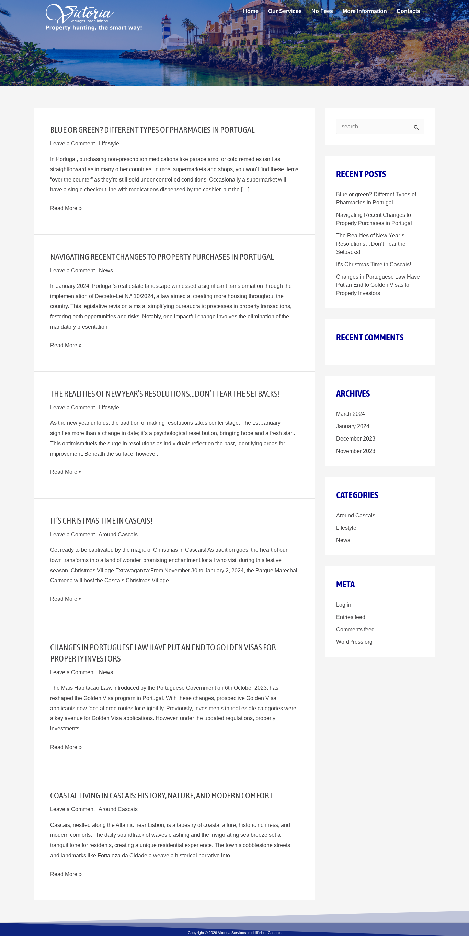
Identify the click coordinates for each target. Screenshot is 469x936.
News (106, 270)
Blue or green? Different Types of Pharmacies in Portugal (152, 129)
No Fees (322, 11)
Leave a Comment (72, 144)
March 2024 (350, 414)
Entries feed (350, 617)
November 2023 (355, 451)
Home (251, 11)
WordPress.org (354, 642)
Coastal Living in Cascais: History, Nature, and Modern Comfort (161, 795)
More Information (365, 11)
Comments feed (355, 629)
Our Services (285, 11)
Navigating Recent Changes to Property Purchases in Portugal (162, 256)
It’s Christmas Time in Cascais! (101, 520)
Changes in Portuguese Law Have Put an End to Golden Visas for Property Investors (378, 285)
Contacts (408, 11)
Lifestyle (109, 144)
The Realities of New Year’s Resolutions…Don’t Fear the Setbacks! (165, 393)
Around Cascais (118, 534)
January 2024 (352, 426)
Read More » (66, 208)
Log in (343, 605)
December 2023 (355, 439)
